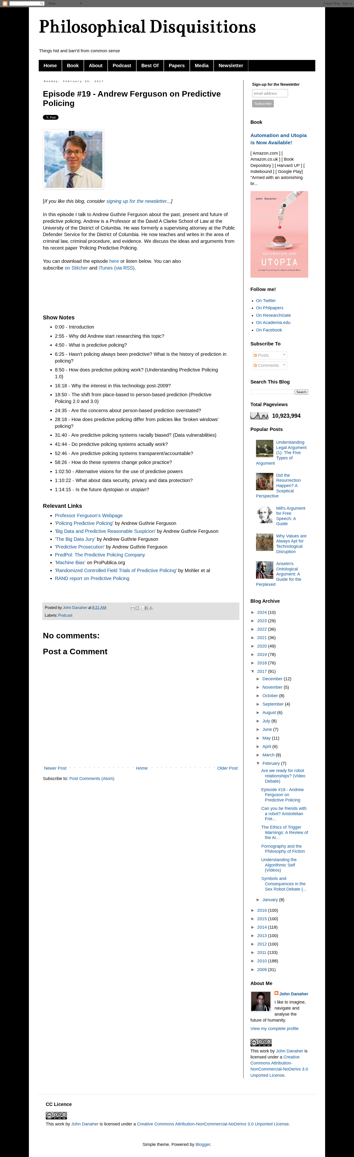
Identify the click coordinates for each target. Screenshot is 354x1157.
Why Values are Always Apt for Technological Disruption (291, 544)
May (267, 738)
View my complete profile (274, 1028)
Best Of (150, 65)
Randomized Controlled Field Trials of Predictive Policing (116, 570)
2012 (262, 944)
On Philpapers (269, 307)
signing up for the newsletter (136, 201)
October (270, 695)
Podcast (122, 65)
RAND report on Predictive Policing (92, 578)
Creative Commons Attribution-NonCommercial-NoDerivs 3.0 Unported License (213, 1124)
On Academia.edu (273, 322)
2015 (262, 918)
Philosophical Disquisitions (147, 26)
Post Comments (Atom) (91, 778)
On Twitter (266, 300)
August (269, 712)
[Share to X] (141, 608)
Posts (263, 355)
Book (73, 65)
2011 (262, 952)
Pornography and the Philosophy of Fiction (283, 849)
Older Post (227, 768)
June (267, 729)
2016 (262, 910)
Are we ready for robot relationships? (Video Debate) (283, 775)
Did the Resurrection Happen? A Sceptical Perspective (278, 485)
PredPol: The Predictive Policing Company (100, 554)
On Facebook (269, 330)
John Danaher (293, 994)
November (273, 687)
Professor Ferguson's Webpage (89, 515)
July (266, 721)
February (271, 763)
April (267, 746)
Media (202, 65)
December (273, 678)
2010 (262, 961)
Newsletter (231, 65)
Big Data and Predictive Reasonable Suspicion (105, 531)
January (270, 899)
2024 (262, 612)
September (273, 704)
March (269, 755)
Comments (268, 365)
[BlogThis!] (137, 608)
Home (50, 65)
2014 (262, 927)
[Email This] (132, 608)
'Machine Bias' (70, 562)
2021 (262, 637)
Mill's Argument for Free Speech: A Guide (290, 516)
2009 (262, 969)
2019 (262, 654)
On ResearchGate (273, 315)
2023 (262, 620)
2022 (262, 629)
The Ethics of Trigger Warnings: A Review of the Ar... (284, 832)
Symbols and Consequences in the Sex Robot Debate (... (284, 883)
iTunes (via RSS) (117, 268)
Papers (177, 65)
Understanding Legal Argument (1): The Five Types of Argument (281, 452)
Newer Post (55, 768)
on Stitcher (76, 268)
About (96, 65)
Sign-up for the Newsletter (276, 84)
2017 (262, 671)
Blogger (203, 1144)
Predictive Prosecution (80, 546)
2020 (262, 646)
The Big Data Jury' (75, 539)
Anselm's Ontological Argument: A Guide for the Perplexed (278, 574)
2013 (262, 935)
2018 (262, 663)
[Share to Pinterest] (151, 608)
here (114, 261)
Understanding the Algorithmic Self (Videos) (279, 865)
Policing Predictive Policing (84, 523)
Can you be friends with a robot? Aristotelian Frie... (284, 813)
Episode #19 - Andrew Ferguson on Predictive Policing (282, 794)
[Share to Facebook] (146, 608)
